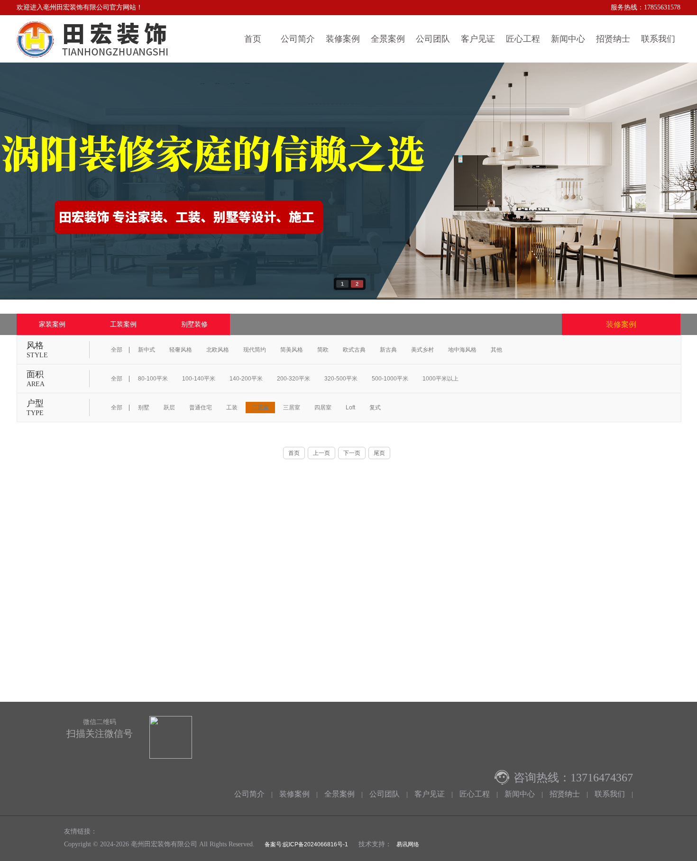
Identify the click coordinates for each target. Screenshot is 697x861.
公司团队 (433, 39)
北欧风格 (217, 349)
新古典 (388, 349)
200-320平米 (293, 378)
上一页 (321, 453)
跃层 (169, 407)
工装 (232, 407)
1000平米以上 (440, 378)
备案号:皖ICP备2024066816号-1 (305, 844)
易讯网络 (407, 844)
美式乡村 (422, 349)
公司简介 (298, 39)
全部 (116, 349)
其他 (496, 349)
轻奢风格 (180, 349)
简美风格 (291, 349)
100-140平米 (198, 378)
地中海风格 (462, 349)
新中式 (146, 349)
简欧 (323, 349)
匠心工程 (523, 39)
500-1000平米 (390, 378)
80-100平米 (153, 378)
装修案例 (343, 39)
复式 (375, 407)
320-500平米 (341, 378)
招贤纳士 (613, 39)
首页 (252, 39)
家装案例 (52, 324)
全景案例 (388, 39)
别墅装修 (194, 324)
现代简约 (254, 349)
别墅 (143, 407)
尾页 (379, 453)
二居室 (260, 407)
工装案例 (123, 324)
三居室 (291, 407)
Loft (350, 407)
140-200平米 (246, 378)
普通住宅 (200, 407)
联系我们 (658, 39)
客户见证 (478, 39)
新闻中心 (568, 39)
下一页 (351, 453)
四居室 (322, 407)
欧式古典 (354, 349)
